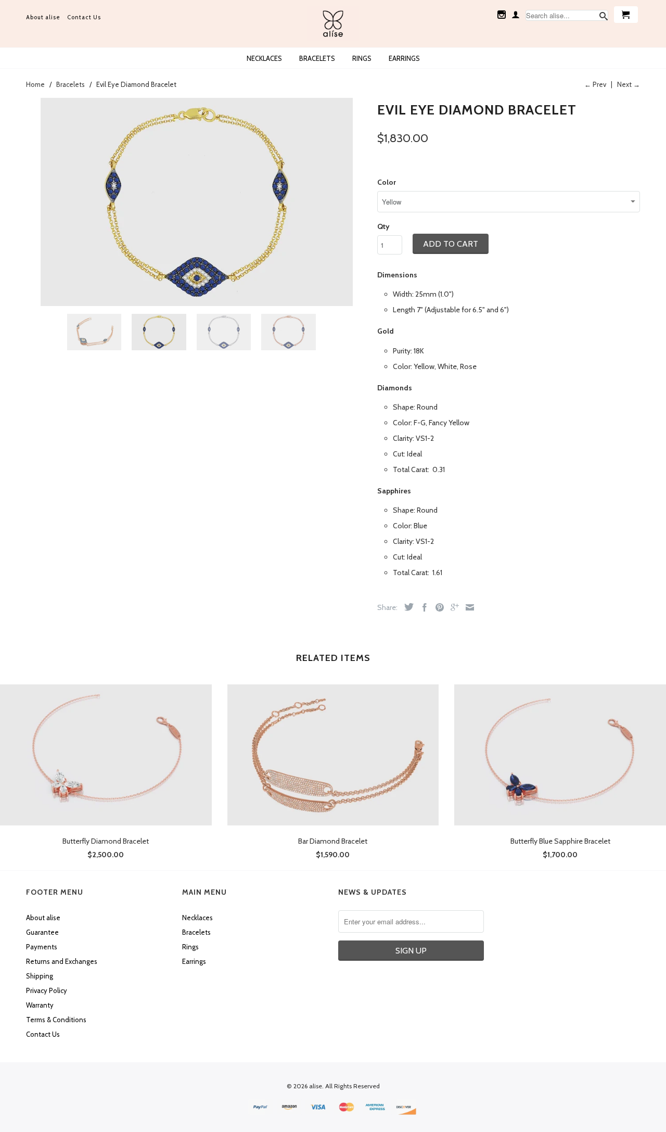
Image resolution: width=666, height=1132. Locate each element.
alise (315, 1086)
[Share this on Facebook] (422, 607)
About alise (43, 17)
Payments (41, 947)
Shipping (39, 976)
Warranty (40, 1005)
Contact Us (84, 17)
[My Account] (515, 14)
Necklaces (264, 58)
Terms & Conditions (56, 1019)
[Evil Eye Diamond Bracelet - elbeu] (196, 202)
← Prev (595, 84)
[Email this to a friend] (467, 607)
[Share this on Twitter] (406, 607)
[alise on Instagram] (501, 14)
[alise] (333, 23)
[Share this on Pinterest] (437, 607)
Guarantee (42, 932)
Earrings (404, 58)
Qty (383, 226)
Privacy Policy (46, 990)
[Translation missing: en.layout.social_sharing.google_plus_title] (452, 607)
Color (386, 182)
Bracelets (317, 58)
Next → (628, 84)
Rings (362, 58)
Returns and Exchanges (61, 961)
